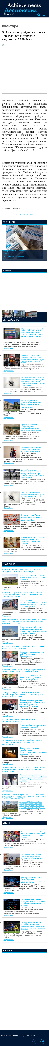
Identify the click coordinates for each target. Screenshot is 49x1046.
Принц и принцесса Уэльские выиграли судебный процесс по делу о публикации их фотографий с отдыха (23, 694)
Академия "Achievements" (13, 256)
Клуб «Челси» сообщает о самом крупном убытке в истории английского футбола (32, 856)
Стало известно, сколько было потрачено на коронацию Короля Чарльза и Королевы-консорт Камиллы (23, 769)
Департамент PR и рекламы (14, 251)
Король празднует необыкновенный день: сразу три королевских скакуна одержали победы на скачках (22, 594)
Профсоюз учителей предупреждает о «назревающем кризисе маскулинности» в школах (31, 427)
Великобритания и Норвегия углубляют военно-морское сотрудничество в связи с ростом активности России (24, 621)
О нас (5, 253)
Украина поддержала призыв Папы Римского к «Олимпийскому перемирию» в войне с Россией (33, 880)
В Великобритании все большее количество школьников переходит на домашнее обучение (33, 540)
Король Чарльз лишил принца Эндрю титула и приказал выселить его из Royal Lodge (23, 670)
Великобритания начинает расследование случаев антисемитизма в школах (31, 449)
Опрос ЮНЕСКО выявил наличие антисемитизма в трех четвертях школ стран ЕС (33, 494)
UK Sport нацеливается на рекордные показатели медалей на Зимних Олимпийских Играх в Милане (33, 902)
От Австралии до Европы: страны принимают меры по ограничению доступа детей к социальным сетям (32, 518)
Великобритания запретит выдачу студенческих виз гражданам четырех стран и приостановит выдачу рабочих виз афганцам (32, 473)
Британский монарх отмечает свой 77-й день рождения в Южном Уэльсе (23, 647)
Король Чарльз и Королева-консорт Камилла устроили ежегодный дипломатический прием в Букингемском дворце (24, 796)
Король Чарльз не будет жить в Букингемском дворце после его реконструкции (23, 571)
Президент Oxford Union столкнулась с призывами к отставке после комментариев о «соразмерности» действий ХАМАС (33, 359)
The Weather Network (24, 214)
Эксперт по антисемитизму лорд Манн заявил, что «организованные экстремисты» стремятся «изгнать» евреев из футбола (33, 926)
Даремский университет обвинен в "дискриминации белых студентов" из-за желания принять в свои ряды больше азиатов (32, 404)
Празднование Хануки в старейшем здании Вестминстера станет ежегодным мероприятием (22, 742)
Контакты (7, 259)
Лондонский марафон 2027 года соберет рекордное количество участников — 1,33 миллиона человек (33, 834)
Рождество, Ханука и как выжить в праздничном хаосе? (18, 720)
